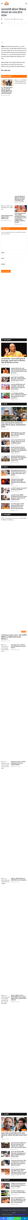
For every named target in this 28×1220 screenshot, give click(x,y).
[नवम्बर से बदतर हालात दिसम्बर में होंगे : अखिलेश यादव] (7, 209)
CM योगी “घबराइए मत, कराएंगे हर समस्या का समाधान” (19, 489)
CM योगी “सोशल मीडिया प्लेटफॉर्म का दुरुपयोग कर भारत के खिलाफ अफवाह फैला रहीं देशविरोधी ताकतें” (19, 497)
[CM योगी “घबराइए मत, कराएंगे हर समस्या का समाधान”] (5, 490)
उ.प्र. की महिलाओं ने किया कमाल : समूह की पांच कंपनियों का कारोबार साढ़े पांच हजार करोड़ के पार (18, 396)
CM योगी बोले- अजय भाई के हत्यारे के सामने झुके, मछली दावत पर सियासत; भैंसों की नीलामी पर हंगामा (13, 361)
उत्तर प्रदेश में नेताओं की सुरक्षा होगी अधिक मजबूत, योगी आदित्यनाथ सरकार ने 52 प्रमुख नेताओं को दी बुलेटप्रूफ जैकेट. (18, 1172)
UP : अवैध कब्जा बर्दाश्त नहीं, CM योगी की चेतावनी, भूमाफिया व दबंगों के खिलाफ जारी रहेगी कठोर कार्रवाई (6, 90)
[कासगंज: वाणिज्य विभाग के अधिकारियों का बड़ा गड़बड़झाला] (5, 936)
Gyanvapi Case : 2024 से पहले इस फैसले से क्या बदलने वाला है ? (18, 646)
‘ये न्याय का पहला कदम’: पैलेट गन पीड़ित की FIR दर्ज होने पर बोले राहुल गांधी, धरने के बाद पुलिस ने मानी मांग (18, 1163)
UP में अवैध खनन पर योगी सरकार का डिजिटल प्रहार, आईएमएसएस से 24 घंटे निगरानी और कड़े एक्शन (17, 506)
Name (3, 252)
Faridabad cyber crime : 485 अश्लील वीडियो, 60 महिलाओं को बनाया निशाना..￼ (14, 637)
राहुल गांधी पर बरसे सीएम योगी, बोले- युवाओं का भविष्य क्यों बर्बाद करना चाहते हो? (18, 379)
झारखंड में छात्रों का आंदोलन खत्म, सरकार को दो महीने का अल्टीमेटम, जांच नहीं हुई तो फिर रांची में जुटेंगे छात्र (19, 450)
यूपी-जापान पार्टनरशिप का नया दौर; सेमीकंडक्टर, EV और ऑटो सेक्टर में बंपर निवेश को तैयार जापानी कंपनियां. (18, 1200)
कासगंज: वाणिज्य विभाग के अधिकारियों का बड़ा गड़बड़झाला (18, 879)
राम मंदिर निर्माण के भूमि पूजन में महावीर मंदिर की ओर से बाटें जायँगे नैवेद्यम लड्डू (20, 199)
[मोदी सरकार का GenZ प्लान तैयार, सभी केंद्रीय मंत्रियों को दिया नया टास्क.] (5, 435)
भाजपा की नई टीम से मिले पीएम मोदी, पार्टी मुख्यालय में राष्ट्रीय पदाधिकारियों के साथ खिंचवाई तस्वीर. (18, 1154)
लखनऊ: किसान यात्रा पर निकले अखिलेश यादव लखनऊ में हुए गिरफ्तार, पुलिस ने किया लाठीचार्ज (18, 998)
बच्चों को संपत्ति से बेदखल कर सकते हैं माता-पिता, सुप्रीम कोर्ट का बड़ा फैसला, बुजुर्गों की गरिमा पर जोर (18, 458)
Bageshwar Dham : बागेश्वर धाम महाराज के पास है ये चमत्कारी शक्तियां (18, 763)
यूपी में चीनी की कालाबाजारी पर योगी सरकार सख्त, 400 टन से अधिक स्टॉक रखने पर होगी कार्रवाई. (19, 473)
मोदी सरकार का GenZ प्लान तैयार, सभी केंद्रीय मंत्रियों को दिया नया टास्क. (18, 434)
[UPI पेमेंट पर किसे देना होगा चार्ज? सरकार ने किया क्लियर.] (5, 1193)
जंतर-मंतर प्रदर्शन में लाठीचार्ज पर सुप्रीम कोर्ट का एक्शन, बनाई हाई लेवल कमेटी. (13, 425)
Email (3, 258)
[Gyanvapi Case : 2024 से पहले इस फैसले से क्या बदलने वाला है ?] (5, 702)
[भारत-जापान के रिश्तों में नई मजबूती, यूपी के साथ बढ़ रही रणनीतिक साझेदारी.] (5, 442)
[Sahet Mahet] (6, 3)
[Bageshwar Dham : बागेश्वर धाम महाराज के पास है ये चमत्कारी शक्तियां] (5, 819)
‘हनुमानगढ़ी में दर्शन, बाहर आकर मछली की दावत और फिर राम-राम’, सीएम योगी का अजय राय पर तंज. (19, 371)
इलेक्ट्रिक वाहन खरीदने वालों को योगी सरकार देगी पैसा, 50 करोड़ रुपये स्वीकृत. (18, 1185)
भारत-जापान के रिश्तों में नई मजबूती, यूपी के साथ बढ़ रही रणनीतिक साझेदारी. (18, 441)
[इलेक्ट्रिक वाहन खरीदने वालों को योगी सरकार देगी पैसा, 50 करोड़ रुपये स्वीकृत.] (5, 1186)
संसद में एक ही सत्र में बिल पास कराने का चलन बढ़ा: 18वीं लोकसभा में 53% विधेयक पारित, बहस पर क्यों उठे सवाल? (18, 1145)
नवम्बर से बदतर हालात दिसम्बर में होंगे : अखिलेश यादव (7, 217)
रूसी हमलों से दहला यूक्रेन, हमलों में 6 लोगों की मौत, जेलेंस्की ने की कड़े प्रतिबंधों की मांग (18, 482)
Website (3, 264)
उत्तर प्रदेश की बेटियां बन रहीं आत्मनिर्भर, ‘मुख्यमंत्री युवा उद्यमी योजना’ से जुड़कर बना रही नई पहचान (18, 387)
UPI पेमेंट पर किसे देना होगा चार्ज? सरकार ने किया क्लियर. (18, 1191)
